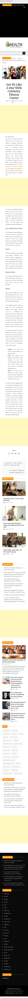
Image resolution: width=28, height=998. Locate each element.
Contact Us (5, 978)
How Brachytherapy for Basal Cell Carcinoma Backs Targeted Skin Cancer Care (13, 585)
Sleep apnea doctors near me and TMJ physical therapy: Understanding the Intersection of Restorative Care (14, 574)
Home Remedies (8, 763)
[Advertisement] (14, 23)
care (21, 733)
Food (14, 753)
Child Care (13, 737)
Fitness (9, 100)
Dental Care (7, 743)
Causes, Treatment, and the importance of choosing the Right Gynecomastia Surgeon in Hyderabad (14, 599)
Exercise (6, 750)
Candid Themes (18, 993)
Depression (18, 743)
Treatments (7, 773)
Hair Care (6, 757)
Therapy (14, 770)
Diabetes (6, 747)
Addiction (6, 730)
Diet (14, 747)
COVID (15, 740)
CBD (5, 737)
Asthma (15, 730)
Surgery (6, 770)
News (18, 763)
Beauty (6, 733)
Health (15, 757)
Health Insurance (9, 760)
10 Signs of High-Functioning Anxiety (14, 595)
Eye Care (15, 750)
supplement (16, 766)
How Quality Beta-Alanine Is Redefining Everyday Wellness (17, 694)
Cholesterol (7, 740)
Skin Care (6, 766)
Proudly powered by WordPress (14, 991)
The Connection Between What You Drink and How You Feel (14, 525)
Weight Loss (18, 773)
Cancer (14, 733)
